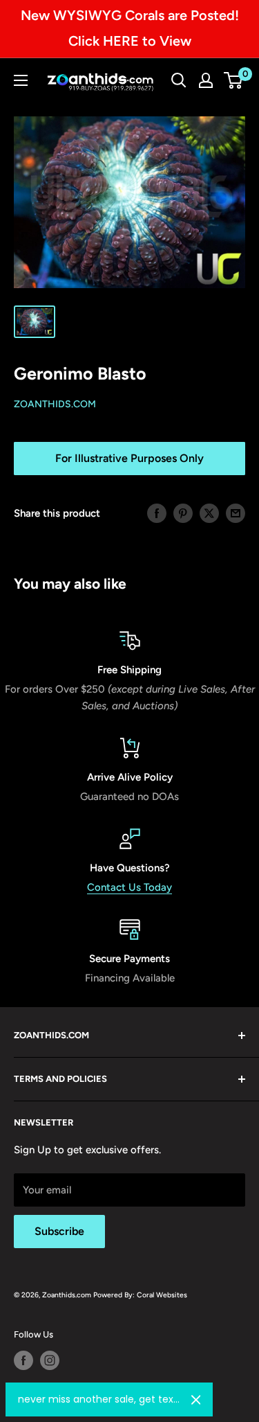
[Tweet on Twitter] (209, 513)
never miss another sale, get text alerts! (99, 1399)
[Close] (196, 1399)
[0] (233, 80)
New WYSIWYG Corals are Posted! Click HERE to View (130, 28)
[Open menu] (21, 80)
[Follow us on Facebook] (23, 1360)
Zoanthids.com (55, 404)
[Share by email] (235, 513)
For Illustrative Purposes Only (129, 458)
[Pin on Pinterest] (183, 513)
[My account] (206, 80)
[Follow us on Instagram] (49, 1360)
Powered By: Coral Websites (140, 1294)
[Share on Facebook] (156, 513)
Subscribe (59, 1231)
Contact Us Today (129, 887)
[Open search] (178, 80)
